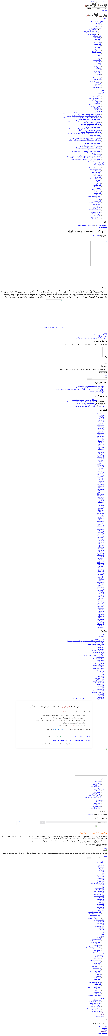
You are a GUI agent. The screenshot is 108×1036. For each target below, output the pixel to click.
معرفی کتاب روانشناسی (97, 666)
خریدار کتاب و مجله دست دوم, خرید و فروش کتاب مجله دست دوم (82, 112)
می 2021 (101, 500)
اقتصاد (99, 63)
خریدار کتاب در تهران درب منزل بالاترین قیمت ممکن (86, 159)
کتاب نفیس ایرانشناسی (90, 31)
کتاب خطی (97, 44)
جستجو (105, 377)
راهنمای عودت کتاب (95, 795)
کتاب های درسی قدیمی (94, 196)
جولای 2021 (101, 497)
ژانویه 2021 (101, 506)
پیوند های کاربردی (99, 789)
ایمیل (105, 363)
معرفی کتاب (97, 783)
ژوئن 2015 (101, 592)
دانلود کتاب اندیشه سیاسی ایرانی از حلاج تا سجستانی (89, 387)
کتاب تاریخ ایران (96, 172)
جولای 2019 (101, 527)
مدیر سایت (101, 406)
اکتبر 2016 (101, 571)
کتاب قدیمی (97, 39)
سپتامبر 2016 (100, 572)
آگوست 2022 (100, 476)
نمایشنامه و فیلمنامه (95, 189)
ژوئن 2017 (101, 558)
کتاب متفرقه (97, 36)
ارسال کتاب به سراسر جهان (93, 797)
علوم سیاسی (97, 60)
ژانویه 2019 (101, 531)
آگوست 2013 (100, 624)
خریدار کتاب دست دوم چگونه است (91, 132)
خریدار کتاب (97, 792)
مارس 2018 (100, 543)
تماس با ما (98, 801)
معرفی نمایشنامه (96, 212)
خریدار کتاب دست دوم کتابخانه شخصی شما (88, 148)
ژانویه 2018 (101, 547)
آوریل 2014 (101, 612)
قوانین (99, 95)
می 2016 (101, 579)
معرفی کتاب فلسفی (95, 210)
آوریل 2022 (101, 482)
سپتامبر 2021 (100, 494)
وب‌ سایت (104, 366)
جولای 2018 (101, 539)
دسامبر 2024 (100, 433)
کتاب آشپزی (97, 186)
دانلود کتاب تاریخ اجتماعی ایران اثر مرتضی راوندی (80, 401)
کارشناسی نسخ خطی (95, 98)
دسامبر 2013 (100, 619)
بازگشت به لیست (102, 336)
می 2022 (101, 481)
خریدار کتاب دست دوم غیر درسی (91, 144)
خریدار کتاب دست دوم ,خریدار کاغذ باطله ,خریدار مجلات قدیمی (83, 133)
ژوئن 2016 (101, 577)
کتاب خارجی (97, 71)
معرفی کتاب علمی (95, 218)
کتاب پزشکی (100, 695)
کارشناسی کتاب (96, 96)
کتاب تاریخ (98, 23)
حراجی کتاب (97, 85)
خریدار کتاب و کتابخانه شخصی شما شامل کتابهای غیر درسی (84, 116)
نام (106, 360)
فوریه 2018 (101, 545)
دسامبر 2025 (100, 425)
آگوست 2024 (100, 437)
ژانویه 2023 (101, 468)
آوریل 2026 (101, 420)
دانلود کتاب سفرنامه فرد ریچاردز (86, 403)
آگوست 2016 (100, 574)
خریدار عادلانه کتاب (95, 154)
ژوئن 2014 (101, 609)
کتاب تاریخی (97, 170)
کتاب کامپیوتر (97, 185)
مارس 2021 (100, 503)
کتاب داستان (97, 165)
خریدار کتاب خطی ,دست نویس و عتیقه (90, 125)
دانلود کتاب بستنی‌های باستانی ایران (54, 327)
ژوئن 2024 (101, 441)
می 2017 (101, 559)
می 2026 (101, 418)
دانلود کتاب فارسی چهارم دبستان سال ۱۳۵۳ (84, 400)
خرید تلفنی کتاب (96, 805)
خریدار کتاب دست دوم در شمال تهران (90, 119)
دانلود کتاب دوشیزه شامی (90, 404)
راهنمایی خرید (100, 800)
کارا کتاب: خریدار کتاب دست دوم (91, 161)
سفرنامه (98, 68)
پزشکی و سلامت (96, 77)
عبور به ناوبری (103, 1)
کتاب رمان (98, 24)
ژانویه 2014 (101, 617)
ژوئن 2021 (101, 498)
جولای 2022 (101, 478)
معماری (98, 55)
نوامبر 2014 (101, 601)
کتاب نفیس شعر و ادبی (90, 32)
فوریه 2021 (101, 505)
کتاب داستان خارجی (95, 167)
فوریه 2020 (101, 522)
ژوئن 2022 (101, 479)
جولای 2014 (101, 608)
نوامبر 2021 (101, 490)
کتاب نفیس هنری (92, 34)
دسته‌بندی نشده (99, 645)
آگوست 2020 (100, 514)
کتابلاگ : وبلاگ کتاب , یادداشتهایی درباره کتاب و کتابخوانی (88, 698)
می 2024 (101, 442)
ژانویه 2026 (101, 423)
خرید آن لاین (97, 103)
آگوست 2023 (100, 457)
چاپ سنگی (97, 73)
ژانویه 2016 (101, 585)
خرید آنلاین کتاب (96, 806)
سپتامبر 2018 (100, 535)
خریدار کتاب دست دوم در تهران (92, 143)
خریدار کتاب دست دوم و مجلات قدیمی (90, 146)
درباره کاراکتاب (96, 794)
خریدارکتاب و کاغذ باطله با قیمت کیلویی (89, 114)
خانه (106, 225)
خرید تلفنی (98, 101)
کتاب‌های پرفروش (95, 81)
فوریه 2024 (101, 447)
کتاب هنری (97, 180)
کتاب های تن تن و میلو (94, 194)
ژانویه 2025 (101, 431)
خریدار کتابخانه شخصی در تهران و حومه (89, 130)
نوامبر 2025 (101, 426)
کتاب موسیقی (97, 53)
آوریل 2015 (101, 595)
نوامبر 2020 (101, 510)
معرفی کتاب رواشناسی (94, 215)
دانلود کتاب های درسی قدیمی (96, 644)
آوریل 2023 (101, 463)
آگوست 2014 (100, 606)
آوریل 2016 (101, 580)
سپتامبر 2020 (100, 513)
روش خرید (101, 649)
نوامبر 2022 (101, 471)
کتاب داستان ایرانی (95, 169)
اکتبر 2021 (101, 492)
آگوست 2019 (100, 526)
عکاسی (98, 58)
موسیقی (98, 188)
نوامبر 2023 (101, 452)
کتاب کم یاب (97, 66)
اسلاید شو (101, 636)
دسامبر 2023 (100, 450)
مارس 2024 (100, 445)
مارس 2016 (100, 582)
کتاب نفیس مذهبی (92, 29)
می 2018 (101, 540)
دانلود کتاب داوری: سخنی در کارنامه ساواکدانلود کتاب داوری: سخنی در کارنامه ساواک (80, 389)
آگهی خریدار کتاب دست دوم (93, 136)
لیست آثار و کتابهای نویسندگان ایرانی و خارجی (91, 655)
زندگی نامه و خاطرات (94, 202)
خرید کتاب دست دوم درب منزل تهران (90, 149)
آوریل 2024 (101, 444)
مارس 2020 (100, 521)
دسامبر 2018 (100, 532)
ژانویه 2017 (101, 566)
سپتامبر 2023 (100, 455)
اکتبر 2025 (101, 428)
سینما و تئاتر (97, 45)
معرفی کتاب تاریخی (95, 214)
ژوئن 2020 (101, 518)
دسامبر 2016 (100, 567)
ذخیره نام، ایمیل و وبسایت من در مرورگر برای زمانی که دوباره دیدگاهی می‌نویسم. (82, 369)
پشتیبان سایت (96, 235)
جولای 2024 (101, 439)
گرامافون (98, 82)
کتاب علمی (97, 191)
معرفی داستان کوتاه (95, 209)
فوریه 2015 (101, 596)
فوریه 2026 (101, 421)
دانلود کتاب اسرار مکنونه (97, 391)
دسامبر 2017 (100, 548)
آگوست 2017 (100, 555)
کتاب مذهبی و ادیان (95, 178)
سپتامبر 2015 (100, 588)
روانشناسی (97, 42)
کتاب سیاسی (97, 204)
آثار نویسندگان (97, 784)
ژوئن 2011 (101, 627)
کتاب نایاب (98, 26)
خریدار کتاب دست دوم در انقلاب (92, 122)
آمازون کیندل (97, 79)
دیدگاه (105, 357)
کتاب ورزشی (97, 48)
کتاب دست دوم (96, 40)
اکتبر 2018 (101, 534)
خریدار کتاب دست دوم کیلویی (92, 127)
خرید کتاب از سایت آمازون (93, 104)
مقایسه (102, 1014)
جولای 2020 (101, 516)
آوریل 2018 (101, 542)
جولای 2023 (101, 458)
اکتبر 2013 (101, 620)
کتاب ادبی (98, 177)
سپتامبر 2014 (100, 604)
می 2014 (101, 611)
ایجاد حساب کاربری (101, 1026)
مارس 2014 (100, 614)
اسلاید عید (101, 637)
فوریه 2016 (101, 583)
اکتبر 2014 (101, 603)
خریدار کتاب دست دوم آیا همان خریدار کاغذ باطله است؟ (85, 128)
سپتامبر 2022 (100, 474)
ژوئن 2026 (101, 417)
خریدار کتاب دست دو (95, 141)
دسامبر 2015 (100, 587)
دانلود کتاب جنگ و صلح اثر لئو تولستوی (85, 406)
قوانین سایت (97, 803)
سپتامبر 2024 (100, 436)
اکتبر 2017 (101, 551)
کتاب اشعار (97, 201)
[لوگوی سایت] (102, 6)
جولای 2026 (101, 415)
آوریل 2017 (101, 561)
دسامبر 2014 (100, 600)
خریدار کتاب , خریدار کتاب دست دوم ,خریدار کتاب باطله (85, 140)
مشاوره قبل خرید (96, 808)
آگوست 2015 (100, 590)
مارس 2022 (100, 484)
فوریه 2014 (101, 616)
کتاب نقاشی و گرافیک (94, 918)
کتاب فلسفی (97, 197)
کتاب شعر (98, 84)
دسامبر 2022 (100, 470)
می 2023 (101, 461)
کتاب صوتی (97, 193)
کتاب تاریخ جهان (96, 173)
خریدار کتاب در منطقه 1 (94, 153)
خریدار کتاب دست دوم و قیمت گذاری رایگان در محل (86, 138)
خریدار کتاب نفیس (95, 135)
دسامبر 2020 (100, 508)
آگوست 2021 (100, 495)
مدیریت (98, 56)
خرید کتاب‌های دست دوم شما (60, 729)
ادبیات (99, 69)
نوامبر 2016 (101, 569)
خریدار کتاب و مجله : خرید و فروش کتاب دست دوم (86, 151)
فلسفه (99, 76)
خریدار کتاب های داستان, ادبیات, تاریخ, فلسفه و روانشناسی (84, 157)
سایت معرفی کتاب (98, 652)
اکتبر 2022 (101, 473)
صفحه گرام (57, 711)
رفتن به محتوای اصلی (93, 1)
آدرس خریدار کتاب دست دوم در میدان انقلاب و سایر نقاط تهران (83, 156)
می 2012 (101, 625)
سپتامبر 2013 (100, 622)
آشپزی (99, 64)
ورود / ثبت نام (100, 1016)
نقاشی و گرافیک (96, 52)
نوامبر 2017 (101, 550)
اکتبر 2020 (101, 511)
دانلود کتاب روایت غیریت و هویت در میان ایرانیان (90, 386)
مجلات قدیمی (97, 37)
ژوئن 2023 (101, 460)
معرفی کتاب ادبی (96, 217)
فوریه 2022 (101, 486)
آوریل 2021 (101, 502)
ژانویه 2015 (101, 598)
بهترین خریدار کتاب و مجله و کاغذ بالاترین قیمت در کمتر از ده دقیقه (82, 117)
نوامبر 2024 (101, 434)
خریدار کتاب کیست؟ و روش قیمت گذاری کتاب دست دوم (84, 120)
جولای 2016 (101, 575)
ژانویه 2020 (101, 524)
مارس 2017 (100, 563)
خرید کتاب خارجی (96, 100)
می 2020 (101, 519)
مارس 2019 (100, 529)
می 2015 (101, 593)
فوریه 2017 (101, 564)
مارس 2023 (100, 465)
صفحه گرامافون (96, 87)
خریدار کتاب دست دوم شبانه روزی (91, 124)
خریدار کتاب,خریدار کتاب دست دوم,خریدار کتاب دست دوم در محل (85, 641)
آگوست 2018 (100, 537)
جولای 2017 (101, 556)
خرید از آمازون (96, 109)
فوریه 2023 (101, 466)
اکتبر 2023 (101, 453)
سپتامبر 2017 (100, 553)
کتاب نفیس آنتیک (96, 28)
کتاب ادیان (98, 47)
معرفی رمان (97, 207)
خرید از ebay (97, 108)
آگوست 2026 (100, 413)
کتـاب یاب (98, 790)
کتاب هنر (98, 50)
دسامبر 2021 (100, 489)
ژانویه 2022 (101, 487)
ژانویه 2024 (101, 449)
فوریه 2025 (101, 429)
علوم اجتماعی (97, 61)
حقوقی (99, 74)
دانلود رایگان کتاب (100, 225)
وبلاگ (99, 779)
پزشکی (99, 183)
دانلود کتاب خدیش (99, 392)
